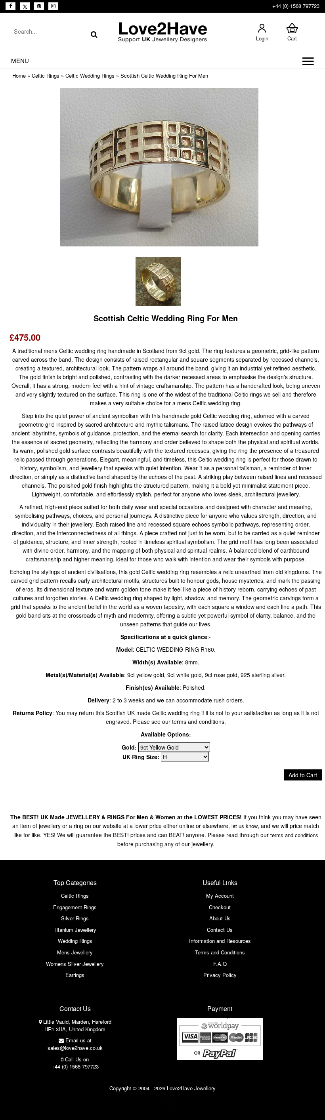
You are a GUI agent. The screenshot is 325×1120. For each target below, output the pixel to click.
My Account (220, 895)
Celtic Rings (45, 75)
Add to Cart (303, 775)
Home (19, 75)
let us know (244, 826)
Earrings (74, 975)
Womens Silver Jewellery (75, 963)
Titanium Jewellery (75, 929)
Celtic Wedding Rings (90, 75)
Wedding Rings (75, 940)
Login (262, 38)
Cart (292, 38)
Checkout (220, 907)
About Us (220, 918)
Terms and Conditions (220, 952)
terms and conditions (294, 835)
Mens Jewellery (75, 952)
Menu (20, 60)
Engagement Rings (75, 907)
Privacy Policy (220, 975)
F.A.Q (220, 963)
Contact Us (220, 929)
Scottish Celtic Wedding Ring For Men (164, 75)
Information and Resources (220, 940)
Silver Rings (75, 918)
